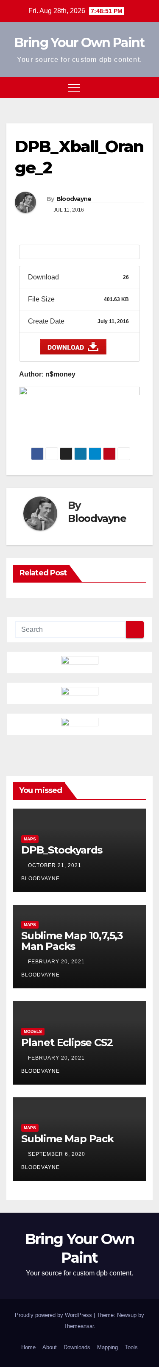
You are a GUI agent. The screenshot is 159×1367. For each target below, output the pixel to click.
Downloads (77, 1347)
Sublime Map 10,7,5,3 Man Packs (72, 940)
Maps (30, 839)
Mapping (107, 1347)
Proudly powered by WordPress (54, 1315)
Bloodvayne (74, 199)
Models (33, 1031)
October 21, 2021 (55, 865)
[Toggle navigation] (73, 87)
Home (28, 1347)
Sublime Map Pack (67, 1139)
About (49, 1347)
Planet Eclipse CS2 (66, 1042)
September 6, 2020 (57, 1154)
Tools (131, 1347)
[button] (130, 87)
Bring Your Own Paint (79, 42)
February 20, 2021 (57, 962)
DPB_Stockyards (61, 850)
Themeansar (79, 1326)
